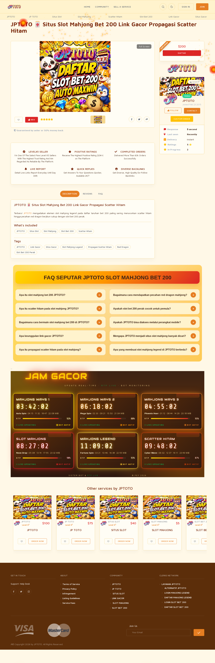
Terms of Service (71, 584)
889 (32, 119)
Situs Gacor (201, 16)
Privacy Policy (69, 588)
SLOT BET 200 (202, 521)
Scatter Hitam (115, 16)
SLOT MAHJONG (159, 521)
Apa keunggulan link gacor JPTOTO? (59, 336)
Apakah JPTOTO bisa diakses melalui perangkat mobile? (153, 322)
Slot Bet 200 (146, 16)
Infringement (69, 593)
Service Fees (68, 603)
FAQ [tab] (100, 193)
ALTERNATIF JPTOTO (175, 588)
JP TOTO (33, 16)
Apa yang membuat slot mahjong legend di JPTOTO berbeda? (153, 349)
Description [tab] (70, 193)
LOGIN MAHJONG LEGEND (177, 592)
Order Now (37, 541)
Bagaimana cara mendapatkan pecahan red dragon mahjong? (153, 295)
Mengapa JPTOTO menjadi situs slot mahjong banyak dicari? (153, 336)
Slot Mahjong (84, 16)
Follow (174, 110)
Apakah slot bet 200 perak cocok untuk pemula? (153, 308)
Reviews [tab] (87, 193)
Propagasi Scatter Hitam (100, 247)
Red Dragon (123, 247)
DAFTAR (182, 53)
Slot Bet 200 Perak (26, 252)
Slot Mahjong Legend (72, 247)
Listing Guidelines (71, 598)
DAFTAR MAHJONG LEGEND (178, 597)
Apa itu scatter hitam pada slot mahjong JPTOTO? (59, 308)
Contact (192, 111)
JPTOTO (11, 16)
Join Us (133, 626)
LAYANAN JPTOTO (171, 584)
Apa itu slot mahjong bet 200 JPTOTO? (59, 295)
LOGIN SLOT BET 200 (175, 602)
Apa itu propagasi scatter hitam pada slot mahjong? (59, 349)
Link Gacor (174, 16)
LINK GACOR (118, 598)
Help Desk (25, 583)
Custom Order (182, 119)
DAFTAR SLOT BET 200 (176, 607)
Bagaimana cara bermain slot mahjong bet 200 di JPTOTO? (59, 322)
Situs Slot (57, 16)
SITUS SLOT (114, 521)
